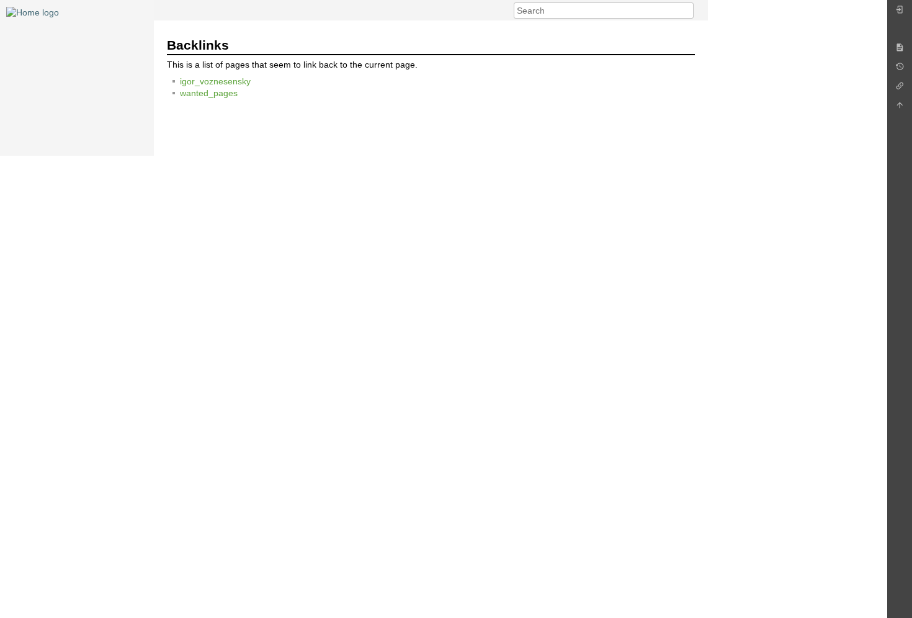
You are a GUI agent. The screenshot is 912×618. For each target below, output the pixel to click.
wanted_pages (209, 93)
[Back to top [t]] (899, 108)
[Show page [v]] (899, 50)
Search (687, 10)
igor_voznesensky (215, 81)
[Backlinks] (899, 89)
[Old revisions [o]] (899, 69)
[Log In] (899, 12)
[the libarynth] (32, 12)
